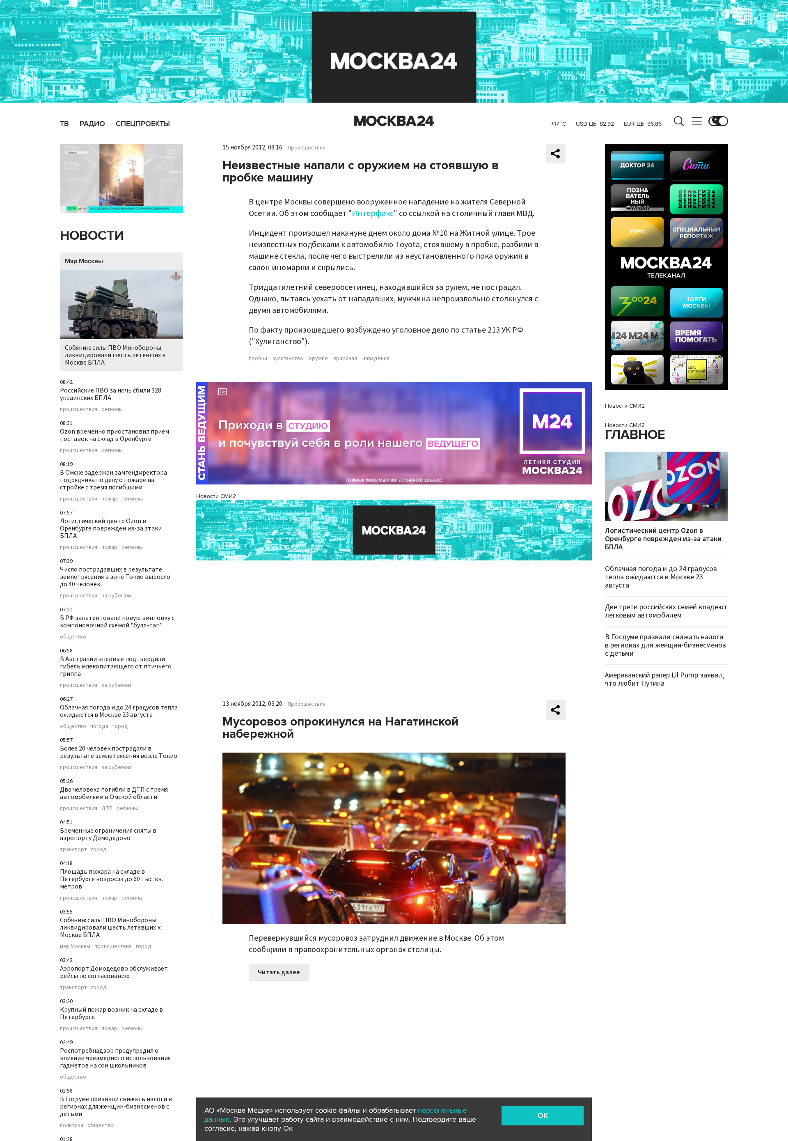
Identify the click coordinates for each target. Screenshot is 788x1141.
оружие (318, 358)
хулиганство (288, 358)
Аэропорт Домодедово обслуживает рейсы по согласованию (114, 972)
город (120, 726)
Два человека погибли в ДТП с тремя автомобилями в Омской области (114, 793)
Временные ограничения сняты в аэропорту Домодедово (108, 834)
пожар (109, 499)
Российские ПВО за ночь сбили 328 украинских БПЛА (110, 394)
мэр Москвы (75, 946)
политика (71, 1125)
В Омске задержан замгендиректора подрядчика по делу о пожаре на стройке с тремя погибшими (113, 480)
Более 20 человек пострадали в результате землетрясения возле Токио (118, 752)
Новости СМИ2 (216, 496)
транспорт (73, 849)
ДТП (106, 808)
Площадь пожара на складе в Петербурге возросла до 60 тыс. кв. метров (111, 879)
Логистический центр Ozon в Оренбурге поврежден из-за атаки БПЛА (111, 528)
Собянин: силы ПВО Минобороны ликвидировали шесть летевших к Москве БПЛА (115, 355)
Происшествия (306, 148)
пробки (258, 358)
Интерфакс (373, 213)
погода (99, 726)
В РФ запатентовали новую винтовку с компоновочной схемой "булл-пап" (117, 621)
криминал (345, 358)
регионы (112, 409)
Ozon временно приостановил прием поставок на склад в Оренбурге (114, 435)
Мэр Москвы (84, 261)
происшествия (78, 409)
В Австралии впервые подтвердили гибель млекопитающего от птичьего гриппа (116, 666)
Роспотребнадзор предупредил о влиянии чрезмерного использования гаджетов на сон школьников (115, 1058)
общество (73, 637)
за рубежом (116, 596)
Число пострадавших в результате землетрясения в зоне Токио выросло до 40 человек (115, 577)
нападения (375, 358)
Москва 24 (394, 121)
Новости (92, 236)
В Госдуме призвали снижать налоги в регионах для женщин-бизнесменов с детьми (116, 1106)
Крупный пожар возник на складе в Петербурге (111, 1013)
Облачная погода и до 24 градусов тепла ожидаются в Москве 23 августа (119, 711)
